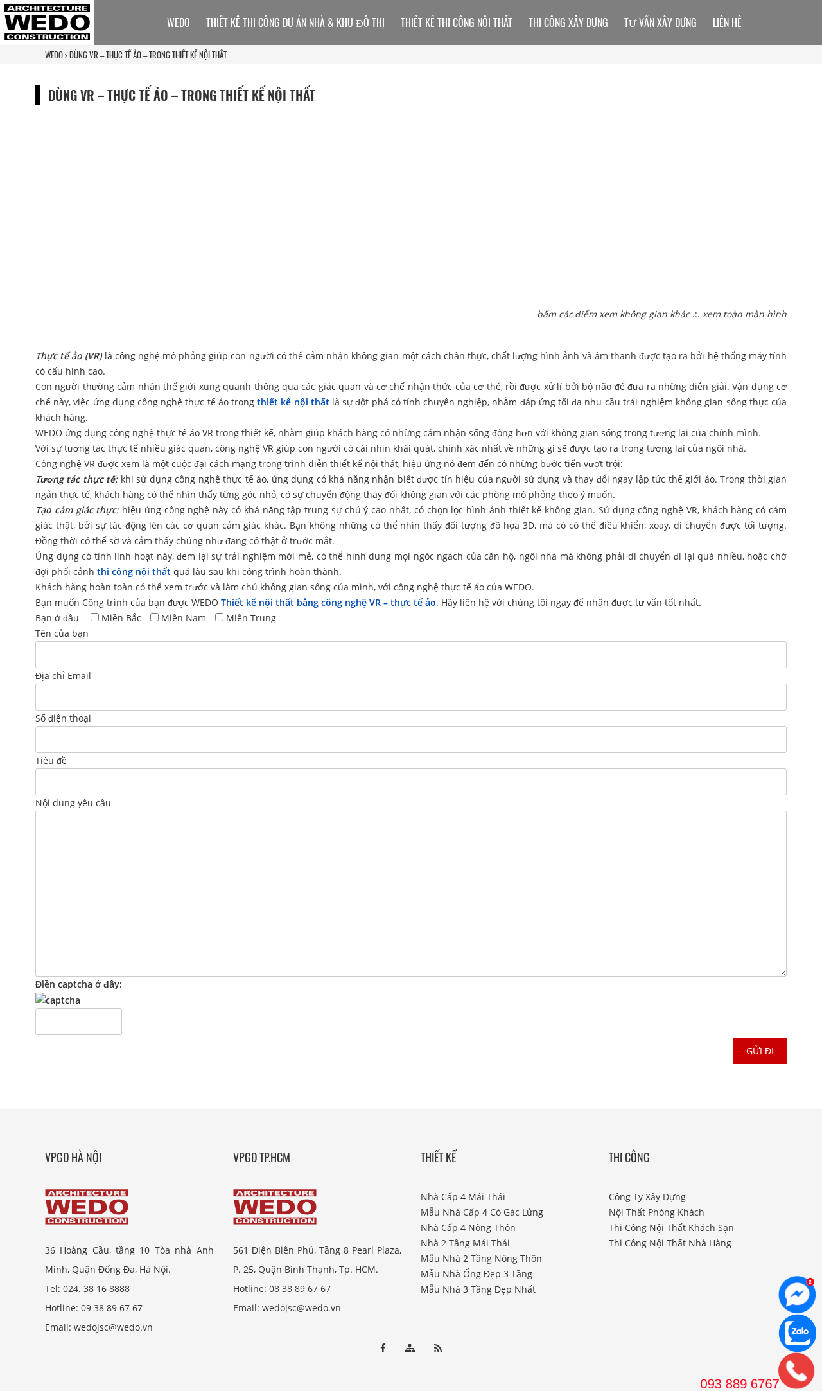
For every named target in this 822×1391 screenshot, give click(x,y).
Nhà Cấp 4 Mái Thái (463, 1197)
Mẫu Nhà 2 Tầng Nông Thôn (481, 1258)
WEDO (54, 54)
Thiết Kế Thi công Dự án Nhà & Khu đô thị (295, 22)
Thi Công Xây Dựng (568, 22)
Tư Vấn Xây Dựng (660, 22)
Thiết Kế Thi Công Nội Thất (456, 22)
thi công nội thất (134, 571)
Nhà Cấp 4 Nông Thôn (468, 1227)
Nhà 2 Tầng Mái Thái (465, 1243)
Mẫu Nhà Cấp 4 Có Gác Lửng (482, 1212)
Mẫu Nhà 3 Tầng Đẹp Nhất (478, 1289)
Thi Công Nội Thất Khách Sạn (671, 1227)
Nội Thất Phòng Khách (656, 1212)
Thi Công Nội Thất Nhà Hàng (670, 1243)
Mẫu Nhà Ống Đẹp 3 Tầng (476, 1274)
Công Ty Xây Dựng (647, 1197)
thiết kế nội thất (293, 402)
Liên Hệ (727, 22)
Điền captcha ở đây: (78, 984)
